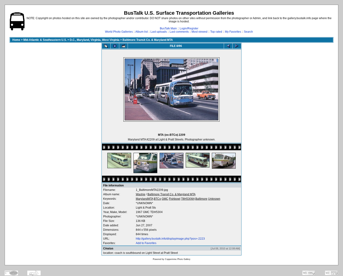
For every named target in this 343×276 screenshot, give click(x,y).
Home (16, 40)
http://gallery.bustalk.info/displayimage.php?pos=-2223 (170, 238)
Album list (141, 31)
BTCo (157, 198)
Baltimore (201, 198)
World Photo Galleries (119, 31)
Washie (140, 194)
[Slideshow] (123, 46)
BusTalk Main (168, 28)
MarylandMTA (144, 198)
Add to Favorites (146, 243)
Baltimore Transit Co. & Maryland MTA (147, 40)
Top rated (216, 31)
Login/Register (189, 28)
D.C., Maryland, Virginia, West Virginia (94, 40)
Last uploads (158, 31)
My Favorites (233, 31)
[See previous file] (228, 46)
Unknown (214, 198)
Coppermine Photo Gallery (177, 259)
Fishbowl (174, 198)
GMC (165, 198)
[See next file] (237, 46)
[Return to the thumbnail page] (106, 46)
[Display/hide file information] (115, 46)
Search (248, 31)
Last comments (179, 31)
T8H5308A (188, 198)
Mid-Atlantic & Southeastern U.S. (45, 40)
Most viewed (199, 31)
